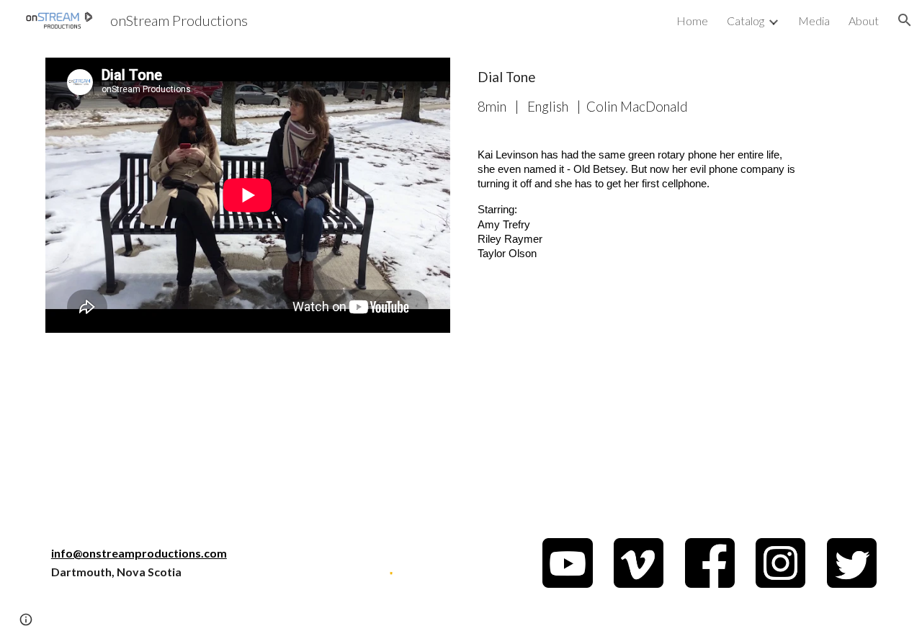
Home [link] (692, 20)
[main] (639, 92)
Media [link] (814, 20)
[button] (904, 20)
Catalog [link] (745, 20)
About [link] (864, 20)
